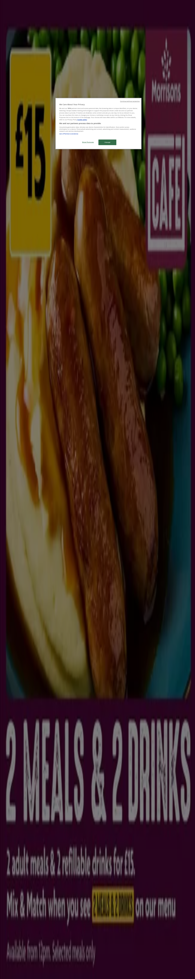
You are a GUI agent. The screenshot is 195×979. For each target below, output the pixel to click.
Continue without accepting (130, 101)
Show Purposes (88, 142)
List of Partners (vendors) (68, 134)
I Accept (107, 142)
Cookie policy (82, 120)
